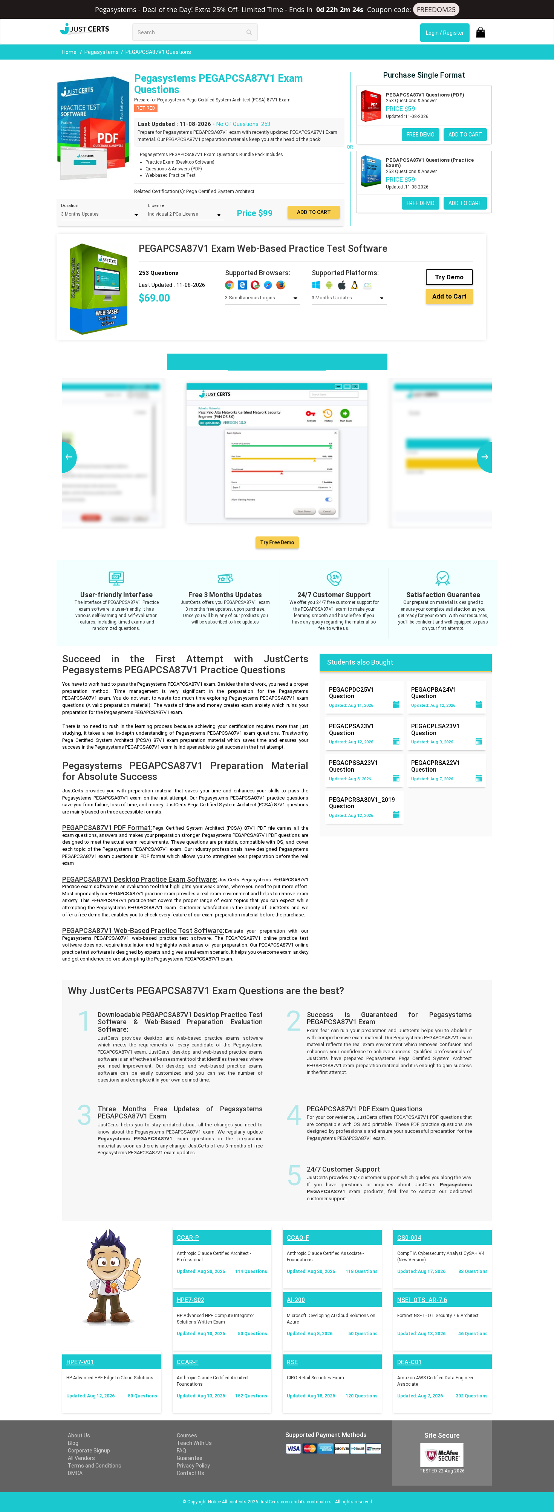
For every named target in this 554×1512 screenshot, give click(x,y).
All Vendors (81, 1458)
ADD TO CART (465, 135)
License (156, 205)
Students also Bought (360, 662)
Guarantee (189, 1458)
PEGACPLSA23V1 (435, 729)
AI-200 (296, 1300)
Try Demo (449, 277)
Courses (187, 1435)
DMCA (75, 1473)
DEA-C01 (409, 1362)
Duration (69, 205)
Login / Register (445, 33)
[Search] (249, 32)
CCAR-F (188, 1362)
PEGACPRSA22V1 (435, 766)
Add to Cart (449, 296)
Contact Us (190, 1473)
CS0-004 (409, 1237)
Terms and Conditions (94, 1466)
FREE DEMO (421, 135)
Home (70, 52)
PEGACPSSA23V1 (353, 766)
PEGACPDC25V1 (351, 693)
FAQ (181, 1451)
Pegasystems (101, 52)
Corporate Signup (89, 1451)
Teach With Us (194, 1443)
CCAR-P (188, 1237)
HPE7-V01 (80, 1362)
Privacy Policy (193, 1466)
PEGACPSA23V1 (351, 729)
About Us (79, 1435)
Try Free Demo (277, 542)
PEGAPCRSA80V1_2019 (362, 803)
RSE (292, 1362)
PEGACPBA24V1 (433, 693)
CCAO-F (298, 1237)
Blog (73, 1443)
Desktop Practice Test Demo (276, 361)
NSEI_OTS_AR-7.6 (422, 1300)
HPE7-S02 (190, 1300)
